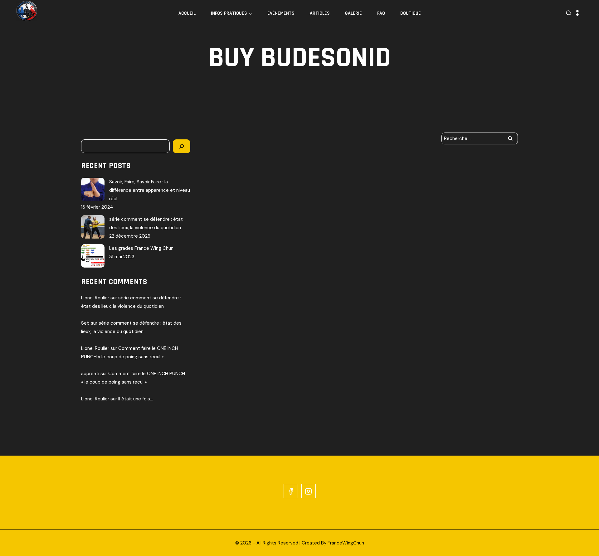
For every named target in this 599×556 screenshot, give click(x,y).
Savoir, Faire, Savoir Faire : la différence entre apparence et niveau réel (149, 190)
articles (320, 13)
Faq (381, 13)
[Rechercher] (181, 146)
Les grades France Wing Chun (141, 248)
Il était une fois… (135, 399)
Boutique (410, 13)
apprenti (90, 373)
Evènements (281, 13)
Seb (85, 323)
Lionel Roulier (95, 298)
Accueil (187, 13)
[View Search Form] (569, 13)
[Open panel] (577, 13)
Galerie (353, 13)
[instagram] (308, 491)
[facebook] (291, 491)
